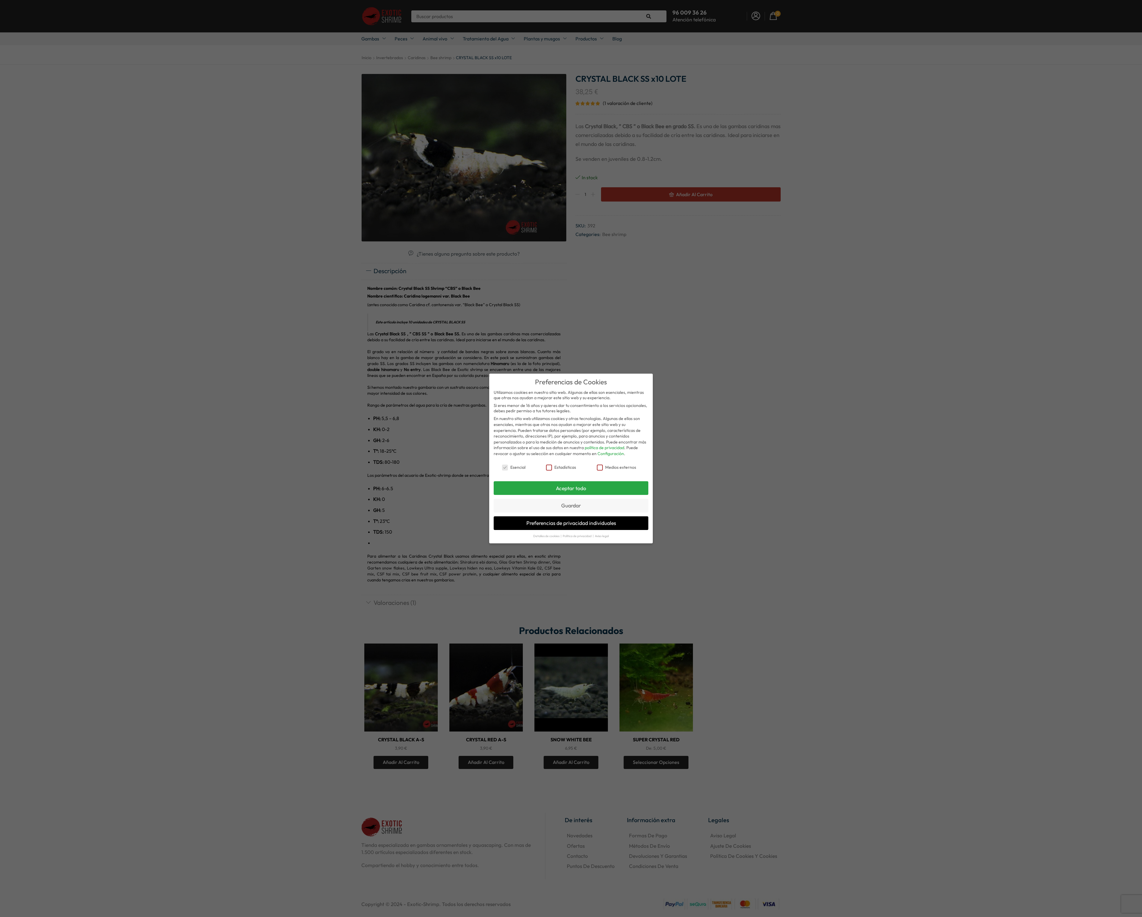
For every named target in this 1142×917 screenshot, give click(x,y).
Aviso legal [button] (602, 536)
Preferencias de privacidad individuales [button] (571, 523)
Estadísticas (565, 467)
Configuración (610, 453)
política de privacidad (604, 447)
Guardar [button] (571, 505)
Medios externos (620, 467)
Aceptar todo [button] (571, 488)
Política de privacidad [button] (577, 536)
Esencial (517, 467)
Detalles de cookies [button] (546, 536)
